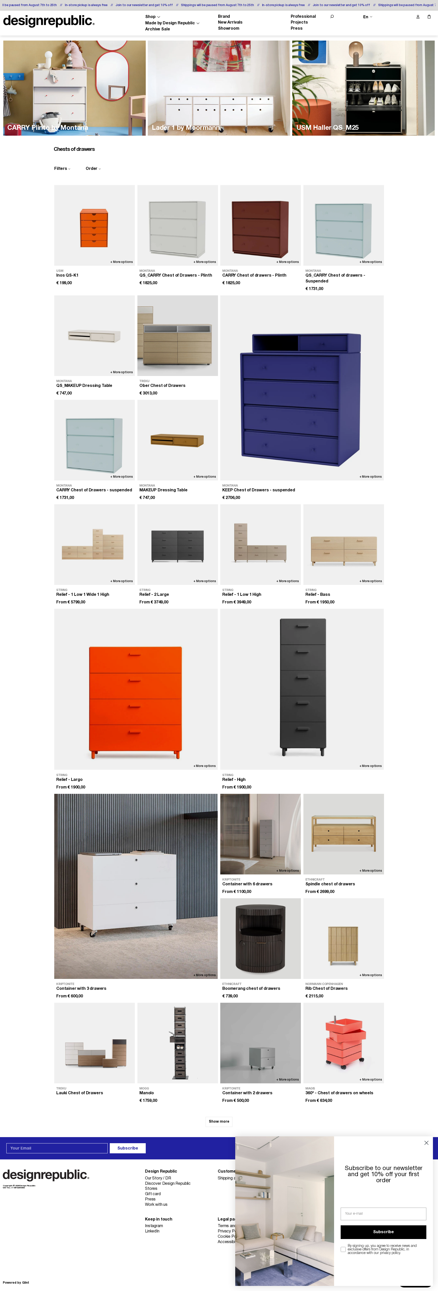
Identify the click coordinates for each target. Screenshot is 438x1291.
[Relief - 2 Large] (177, 544)
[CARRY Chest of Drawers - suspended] (94, 440)
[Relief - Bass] (343, 544)
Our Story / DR (158, 1178)
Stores (151, 1189)
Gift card (153, 1194)
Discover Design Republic (168, 1184)
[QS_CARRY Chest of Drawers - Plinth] (177, 225)
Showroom (228, 28)
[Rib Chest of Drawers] (343, 938)
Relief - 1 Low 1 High (241, 595)
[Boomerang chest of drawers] (260, 938)
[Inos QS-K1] (94, 225)
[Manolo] (177, 1043)
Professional (303, 17)
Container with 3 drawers (81, 989)
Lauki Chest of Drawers (79, 1093)
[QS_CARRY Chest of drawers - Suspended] (343, 225)
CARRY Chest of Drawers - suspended (94, 490)
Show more (219, 1121)
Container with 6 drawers (247, 884)
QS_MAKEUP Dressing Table (84, 386)
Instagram (154, 1226)
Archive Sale (157, 29)
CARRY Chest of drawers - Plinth (254, 275)
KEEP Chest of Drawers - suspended (258, 490)
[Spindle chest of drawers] (343, 834)
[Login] (417, 17)
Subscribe (127, 1148)
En (365, 16)
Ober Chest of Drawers (162, 386)
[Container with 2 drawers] (260, 1043)
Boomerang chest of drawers (251, 989)
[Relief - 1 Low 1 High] (260, 544)
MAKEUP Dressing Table (163, 490)
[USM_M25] (363, 88)
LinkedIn (152, 1231)
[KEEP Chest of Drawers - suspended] (302, 387)
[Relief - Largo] (136, 689)
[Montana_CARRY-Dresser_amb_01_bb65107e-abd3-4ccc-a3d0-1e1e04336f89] (74, 88)
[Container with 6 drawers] (260, 834)
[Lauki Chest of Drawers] (94, 1043)
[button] (332, 16)
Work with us (156, 1205)
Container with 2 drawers (247, 1093)
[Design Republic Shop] (49, 21)
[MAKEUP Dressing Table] (177, 440)
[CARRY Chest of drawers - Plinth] (260, 225)
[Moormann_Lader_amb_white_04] (219, 88)
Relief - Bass (317, 595)
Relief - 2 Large (154, 595)
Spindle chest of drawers (330, 884)
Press (297, 28)
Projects (299, 22)
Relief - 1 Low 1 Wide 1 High (82, 595)
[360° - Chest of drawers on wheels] (343, 1043)
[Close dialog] (426, 1142)
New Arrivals (230, 22)
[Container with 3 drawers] (136, 886)
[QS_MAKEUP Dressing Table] (94, 335)
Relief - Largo (69, 780)
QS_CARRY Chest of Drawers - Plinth (175, 275)
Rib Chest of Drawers (326, 989)
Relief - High (234, 780)
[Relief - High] (302, 689)
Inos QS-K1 (67, 275)
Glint (25, 1282)
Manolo (146, 1093)
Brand (224, 17)
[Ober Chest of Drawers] (177, 335)
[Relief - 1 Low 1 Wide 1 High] (94, 544)
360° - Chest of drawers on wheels (339, 1093)
